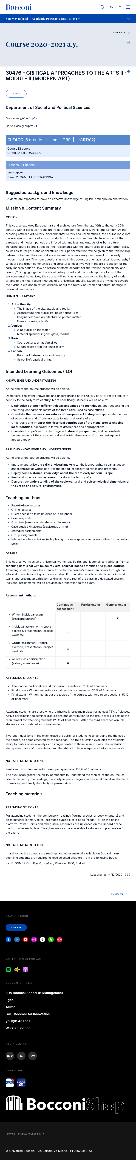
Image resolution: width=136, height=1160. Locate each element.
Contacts (16, 927)
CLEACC (16, 93)
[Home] (19, 7)
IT (120, 7)
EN (111, 7)
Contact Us (119, 32)
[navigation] (68, 18)
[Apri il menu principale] (128, 7)
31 (35, 126)
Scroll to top (117, 894)
